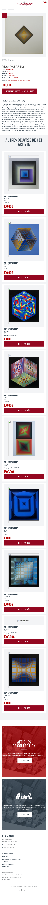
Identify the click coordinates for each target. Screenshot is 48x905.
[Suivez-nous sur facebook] (19, 890)
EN (46, 2)
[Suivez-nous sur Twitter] (21, 890)
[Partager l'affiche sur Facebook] (10, 60)
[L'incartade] (24, 5)
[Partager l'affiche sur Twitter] (12, 60)
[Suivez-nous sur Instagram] (24, 890)
